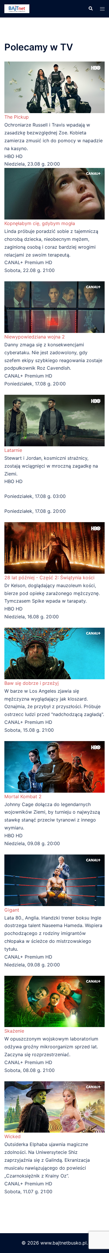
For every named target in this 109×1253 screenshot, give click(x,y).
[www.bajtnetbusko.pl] (16, 8)
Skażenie (14, 1031)
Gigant (11, 910)
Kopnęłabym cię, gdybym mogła (39, 223)
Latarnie (13, 450)
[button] (90, 8)
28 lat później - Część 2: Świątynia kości (49, 577)
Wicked (12, 1136)
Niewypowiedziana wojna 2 (34, 337)
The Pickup (16, 117)
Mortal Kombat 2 (23, 796)
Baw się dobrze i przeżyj (31, 683)
